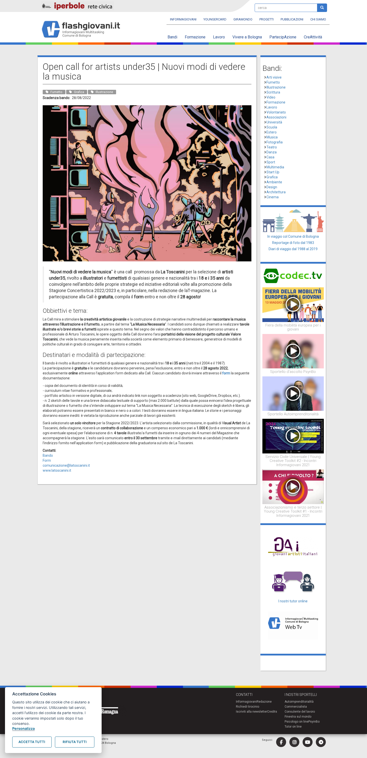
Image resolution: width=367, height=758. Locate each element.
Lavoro (219, 37)
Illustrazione (276, 87)
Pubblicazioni (292, 19)
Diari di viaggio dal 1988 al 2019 (293, 249)
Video (270, 97)
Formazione (195, 37)
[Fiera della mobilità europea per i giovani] (293, 304)
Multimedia (275, 167)
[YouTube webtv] (308, 742)
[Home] (83, 29)
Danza (271, 152)
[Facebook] (281, 742)
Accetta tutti (31, 742)
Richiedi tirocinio (247, 706)
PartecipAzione (282, 37)
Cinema (272, 197)
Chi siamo (318, 19)
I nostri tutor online (293, 601)
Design (271, 187)
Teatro (271, 147)
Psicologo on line (296, 721)
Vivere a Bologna (247, 37)
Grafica (272, 177)
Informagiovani (183, 19)
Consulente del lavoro (300, 711)
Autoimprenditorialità (299, 701)
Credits (272, 711)
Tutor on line (293, 726)
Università (274, 122)
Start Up (272, 172)
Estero (271, 132)
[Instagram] (294, 742)
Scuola (271, 127)
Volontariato (276, 112)
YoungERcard (214, 19)
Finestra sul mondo (298, 716)
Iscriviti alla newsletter (251, 711)
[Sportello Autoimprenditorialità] (293, 393)
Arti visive (274, 77)
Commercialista (296, 706)
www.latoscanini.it (57, 470)
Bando (48, 455)
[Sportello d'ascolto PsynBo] (293, 351)
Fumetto (273, 82)
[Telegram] (321, 742)
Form (47, 460)
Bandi (172, 37)
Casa (270, 157)
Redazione (264, 701)
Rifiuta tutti (75, 742)
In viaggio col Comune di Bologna (293, 236)
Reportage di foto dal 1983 (293, 243)
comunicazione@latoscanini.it (66, 465)
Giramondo (242, 19)
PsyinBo (314, 721)
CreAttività (313, 37)
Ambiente (274, 182)
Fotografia (274, 142)
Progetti (266, 19)
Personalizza (23, 728)
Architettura (276, 192)
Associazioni (276, 117)
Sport (270, 162)
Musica (272, 137)
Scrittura (273, 92)
